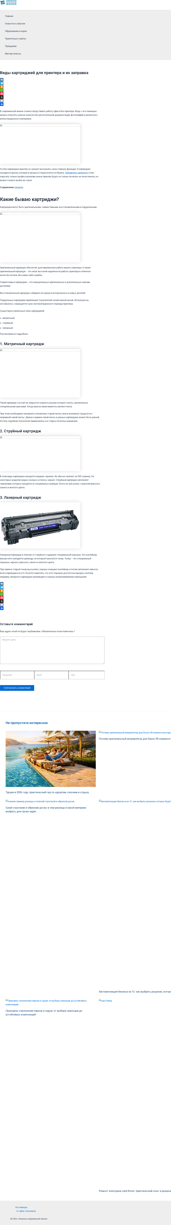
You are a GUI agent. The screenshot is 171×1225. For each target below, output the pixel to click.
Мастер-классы (13, 53)
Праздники (11, 46)
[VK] (50, 79)
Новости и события (15, 23)
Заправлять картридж (76, 172)
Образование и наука (16, 31)
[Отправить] (50, 104)
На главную (21, 1207)
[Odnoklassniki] (50, 86)
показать (18, 187)
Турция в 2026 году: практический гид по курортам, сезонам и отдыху (47, 792)
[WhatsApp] (50, 90)
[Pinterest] (50, 93)
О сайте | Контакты (26, 1211)
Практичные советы (15, 38)
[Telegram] (50, 83)
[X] (50, 97)
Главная (9, 16)
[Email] (50, 100)
